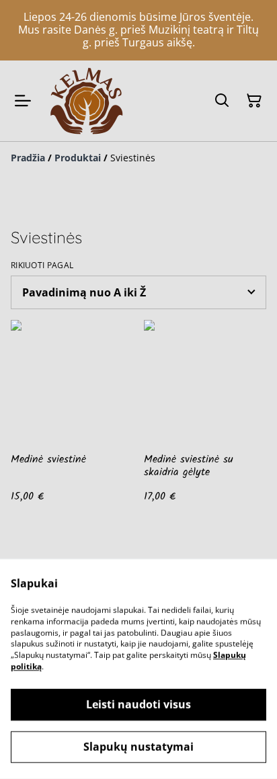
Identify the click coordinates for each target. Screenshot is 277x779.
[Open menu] (23, 101)
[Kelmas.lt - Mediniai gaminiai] (86, 100)
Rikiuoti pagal (42, 265)
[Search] (222, 101)
